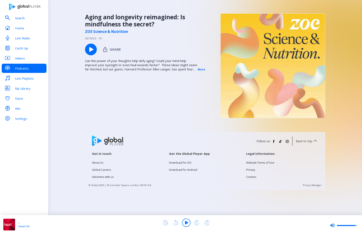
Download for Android (183, 170)
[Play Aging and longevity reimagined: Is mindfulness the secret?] (91, 49)
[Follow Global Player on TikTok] (280, 143)
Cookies (251, 177)
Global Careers (101, 170)
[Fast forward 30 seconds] (197, 222)
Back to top (304, 141)
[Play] (186, 222)
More (201, 69)
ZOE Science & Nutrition (106, 31)
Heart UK (24, 226)
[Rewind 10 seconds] (176, 222)
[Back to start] (165, 222)
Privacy (250, 170)
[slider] (344, 225)
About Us (97, 162)
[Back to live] (207, 222)
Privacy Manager (312, 185)
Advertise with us (103, 177)
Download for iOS (180, 162)
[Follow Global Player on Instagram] (287, 143)
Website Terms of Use (260, 162)
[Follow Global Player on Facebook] (274, 143)
